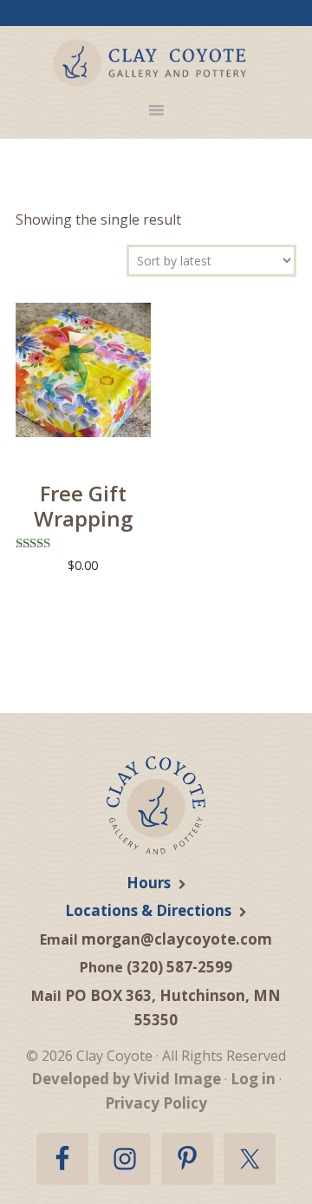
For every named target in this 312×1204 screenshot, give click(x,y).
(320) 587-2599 (179, 967)
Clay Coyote (149, 63)
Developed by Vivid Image (126, 1079)
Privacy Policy (156, 1103)
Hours (149, 883)
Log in (253, 1079)
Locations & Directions (148, 910)
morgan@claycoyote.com (176, 939)
